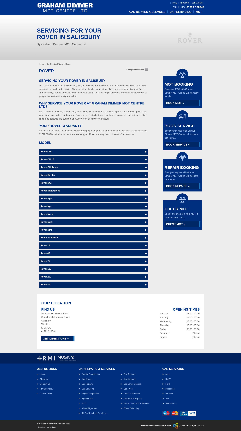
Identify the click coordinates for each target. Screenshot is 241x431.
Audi (167, 374)
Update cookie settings (47, 427)
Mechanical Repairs (133, 398)
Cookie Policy (46, 394)
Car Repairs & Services (147, 11)
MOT (199, 11)
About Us (184, 3)
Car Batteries (130, 374)
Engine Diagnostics (90, 394)
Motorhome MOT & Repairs (136, 403)
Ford (167, 384)
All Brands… (171, 403)
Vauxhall (169, 394)
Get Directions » (56, 338)
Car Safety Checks (132, 384)
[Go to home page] (65, 7)
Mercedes (170, 389)
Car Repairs (87, 384)
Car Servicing (180, 11)
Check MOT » (175, 224)
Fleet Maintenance (132, 394)
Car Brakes (87, 379)
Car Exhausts (130, 379)
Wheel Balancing (131, 408)
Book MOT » (175, 102)
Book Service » (178, 144)
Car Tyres (128, 389)
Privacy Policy (46, 389)
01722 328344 (188, 7)
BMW (168, 379)
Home (174, 3)
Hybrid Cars (87, 398)
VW (167, 398)
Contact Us (197, 3)
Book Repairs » (178, 186)
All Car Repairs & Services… (95, 413)
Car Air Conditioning (91, 374)
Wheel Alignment (89, 408)
